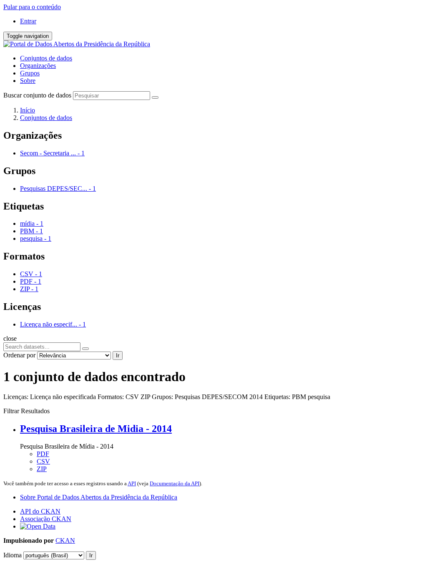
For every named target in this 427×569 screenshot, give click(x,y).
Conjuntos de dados (46, 58)
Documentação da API (174, 483)
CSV (43, 461)
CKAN (65, 540)
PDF (43, 453)
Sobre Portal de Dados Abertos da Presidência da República (98, 497)
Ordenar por (19, 355)
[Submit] (155, 97)
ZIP (42, 468)
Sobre (27, 80)
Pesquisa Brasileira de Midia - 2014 (96, 428)
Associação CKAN (45, 518)
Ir (117, 355)
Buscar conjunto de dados (37, 95)
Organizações (38, 65)
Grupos (30, 73)
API (132, 483)
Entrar (28, 21)
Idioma (12, 555)
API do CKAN (40, 511)
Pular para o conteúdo (32, 6)
